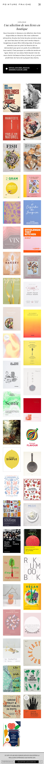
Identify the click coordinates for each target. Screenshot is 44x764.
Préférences (7, 762)
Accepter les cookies (27, 762)
